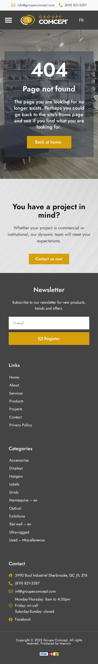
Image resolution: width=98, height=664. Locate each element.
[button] (8, 20)
